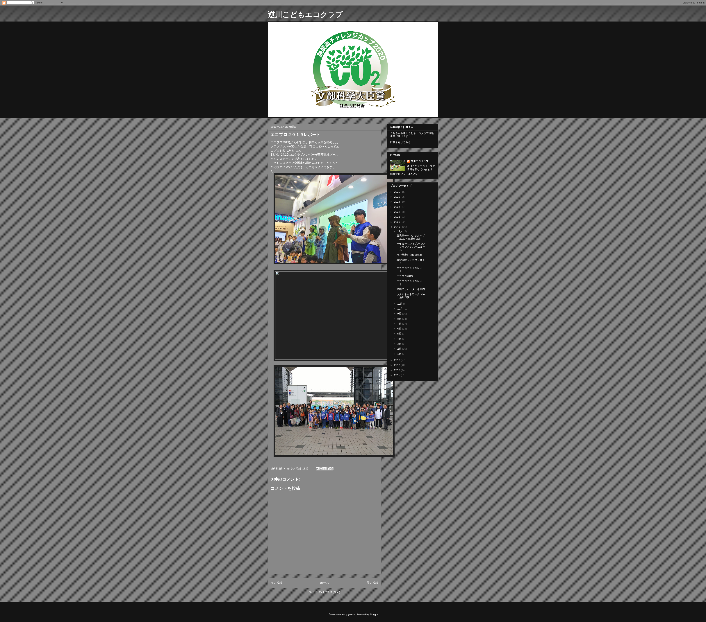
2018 (397, 360)
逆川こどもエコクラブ (305, 14)
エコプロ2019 (405, 276)
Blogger (374, 614)
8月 (399, 318)
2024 (397, 201)
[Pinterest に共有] (332, 468)
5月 (399, 333)
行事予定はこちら (400, 142)
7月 (399, 323)
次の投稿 (276, 582)
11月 (400, 303)
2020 (397, 221)
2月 (399, 348)
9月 (399, 313)
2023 (397, 206)
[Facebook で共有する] (328, 468)
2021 (397, 216)
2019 (397, 226)
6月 (399, 328)
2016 (397, 370)
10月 (400, 308)
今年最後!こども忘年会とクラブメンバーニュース (411, 246)
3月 (399, 343)
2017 (397, 365)
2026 (397, 191)
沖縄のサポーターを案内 (411, 289)
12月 (400, 231)
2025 (397, 196)
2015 (397, 375)
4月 (399, 338)
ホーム (324, 582)
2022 (397, 211)
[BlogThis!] (321, 468)
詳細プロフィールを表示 (404, 173)
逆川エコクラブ (420, 161)
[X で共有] (325, 468)
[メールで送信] (318, 468)
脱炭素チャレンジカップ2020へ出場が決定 (411, 237)
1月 (399, 353)
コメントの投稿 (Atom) (327, 592)
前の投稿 (372, 582)
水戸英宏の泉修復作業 (409, 254)
